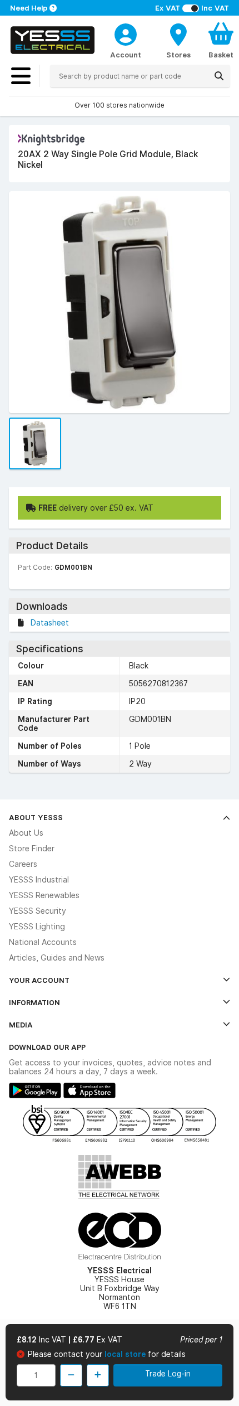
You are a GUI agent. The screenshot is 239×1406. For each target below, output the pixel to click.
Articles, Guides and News (56, 957)
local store (126, 1354)
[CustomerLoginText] (125, 33)
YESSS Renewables (44, 895)
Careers (23, 864)
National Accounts (43, 942)
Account (125, 54)
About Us (26, 832)
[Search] (219, 76)
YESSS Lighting (37, 926)
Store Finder (31, 848)
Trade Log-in (168, 1373)
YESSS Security (37, 910)
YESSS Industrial (39, 879)
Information (34, 1002)
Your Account (39, 980)
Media (21, 1024)
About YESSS (36, 817)
